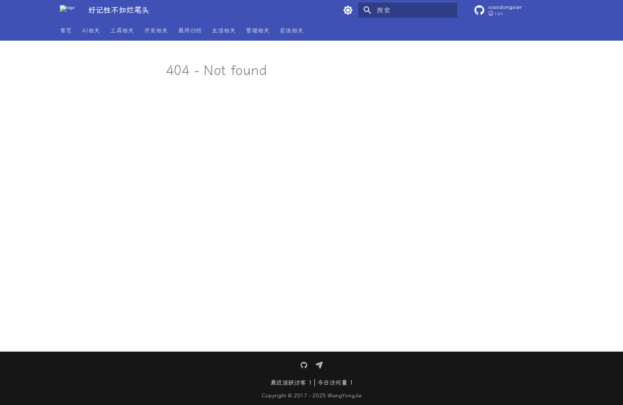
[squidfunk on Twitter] (304, 365)
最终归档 (190, 30)
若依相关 (291, 30)
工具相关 (122, 30)
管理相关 (258, 30)
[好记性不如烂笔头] (67, 10)
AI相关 (91, 30)
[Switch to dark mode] (347, 10)
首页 (66, 30)
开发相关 (156, 30)
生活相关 (224, 30)
